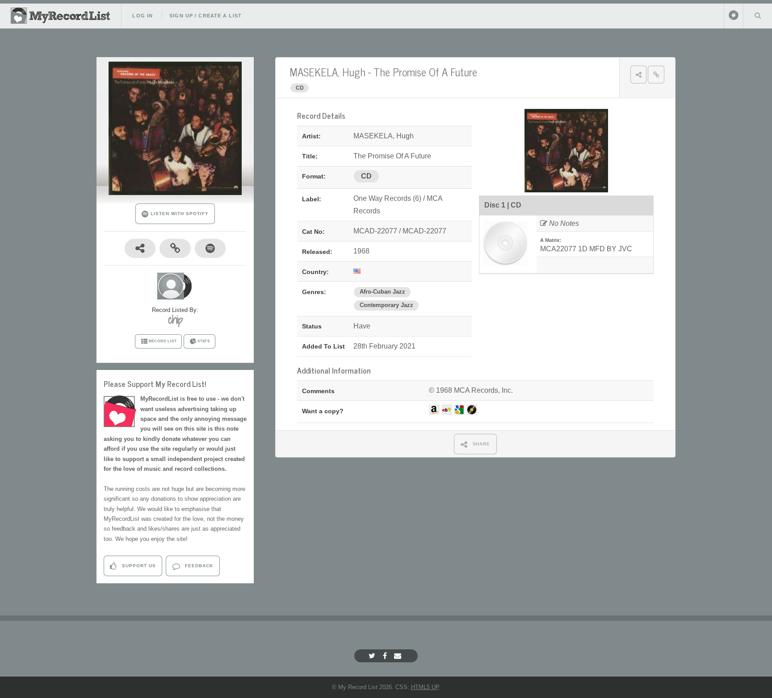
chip (175, 319)
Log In (142, 15)
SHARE (481, 443)
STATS (203, 341)
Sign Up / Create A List (205, 15)
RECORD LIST (163, 341)
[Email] (398, 656)
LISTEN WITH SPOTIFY (178, 213)
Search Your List (757, 15)
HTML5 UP (425, 687)
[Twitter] (373, 656)
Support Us (138, 565)
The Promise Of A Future (425, 71)
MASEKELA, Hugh (327, 71)
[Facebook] (386, 656)
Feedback (198, 565)
